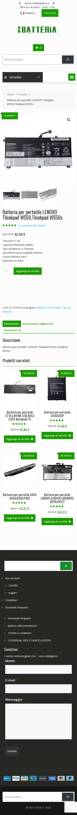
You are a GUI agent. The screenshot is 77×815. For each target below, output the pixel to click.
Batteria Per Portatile (48, 307)
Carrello (13, 585)
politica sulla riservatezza (22, 625)
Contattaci (11, 600)
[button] (71, 77)
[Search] (68, 59)
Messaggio (15, 699)
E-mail (11, 680)
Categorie (15, 77)
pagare (13, 592)
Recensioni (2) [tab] (12, 330)
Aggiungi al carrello (27, 271)
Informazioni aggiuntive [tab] (37, 323)
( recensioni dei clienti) (31, 225)
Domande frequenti (16, 607)
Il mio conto (50, 12)
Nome (10, 661)
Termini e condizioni (19, 633)
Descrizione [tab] (11, 323)
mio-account (12, 578)
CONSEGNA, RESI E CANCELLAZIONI (29, 640)
